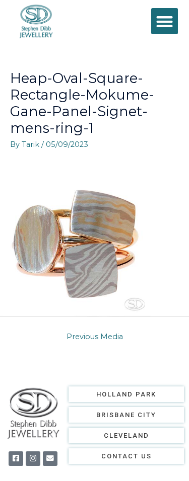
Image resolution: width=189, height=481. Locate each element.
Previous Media (95, 336)
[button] (164, 21)
